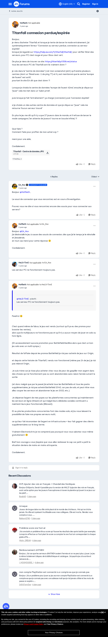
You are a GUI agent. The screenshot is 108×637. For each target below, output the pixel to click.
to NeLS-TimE (45, 284)
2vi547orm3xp (25, 584)
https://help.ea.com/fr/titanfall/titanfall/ (53, 52)
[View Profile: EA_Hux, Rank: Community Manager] (14, 186)
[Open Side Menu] (10, 4)
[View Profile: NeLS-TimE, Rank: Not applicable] (14, 264)
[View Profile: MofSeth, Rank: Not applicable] (15, 24)
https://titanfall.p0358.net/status (61, 61)
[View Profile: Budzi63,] (14, 486)
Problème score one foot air (32, 528)
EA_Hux (22, 185)
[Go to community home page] (22, 4)
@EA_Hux (24, 231)
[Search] (78, 4)
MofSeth (24, 23)
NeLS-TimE (24, 262)
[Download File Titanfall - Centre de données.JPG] (47, 152)
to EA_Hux (43, 224)
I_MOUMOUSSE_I (26, 562)
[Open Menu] (97, 11)
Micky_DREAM (25, 540)
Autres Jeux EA (17, 11)
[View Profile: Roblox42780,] (14, 508)
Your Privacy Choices (54, 632)
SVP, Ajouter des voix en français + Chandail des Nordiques (47, 484)
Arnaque (23, 506)
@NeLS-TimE (23, 298)
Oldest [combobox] (95, 176)
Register (86, 4)
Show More (55, 594)
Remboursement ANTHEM (31, 550)
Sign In (95, 4)
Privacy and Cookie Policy (33, 624)
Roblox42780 (24, 518)
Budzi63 (22, 496)
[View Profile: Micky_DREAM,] (14, 530)
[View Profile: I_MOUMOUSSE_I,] (14, 552)
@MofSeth (25, 192)
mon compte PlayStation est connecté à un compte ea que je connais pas (54, 572)
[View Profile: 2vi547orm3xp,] (14, 574)
